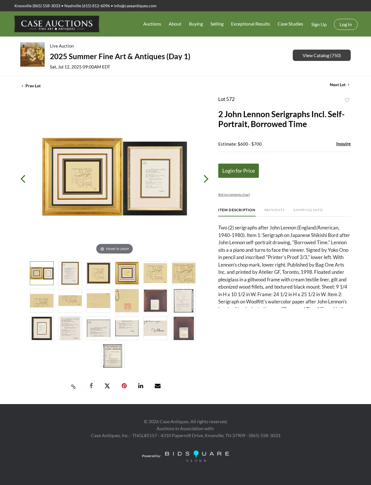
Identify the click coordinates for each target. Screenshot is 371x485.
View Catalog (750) (322, 55)
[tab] (237, 212)
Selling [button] (216, 23)
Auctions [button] (152, 23)
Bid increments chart (234, 194)
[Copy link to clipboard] (73, 386)
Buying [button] (196, 23)
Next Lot (338, 84)
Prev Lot (33, 85)
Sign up (319, 24)
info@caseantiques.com (135, 5)
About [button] (175, 23)
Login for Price (238, 170)
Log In (346, 24)
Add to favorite (347, 100)
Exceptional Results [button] (250, 23)
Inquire (343, 143)
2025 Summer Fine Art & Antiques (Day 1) (120, 56)
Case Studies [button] (290, 23)
